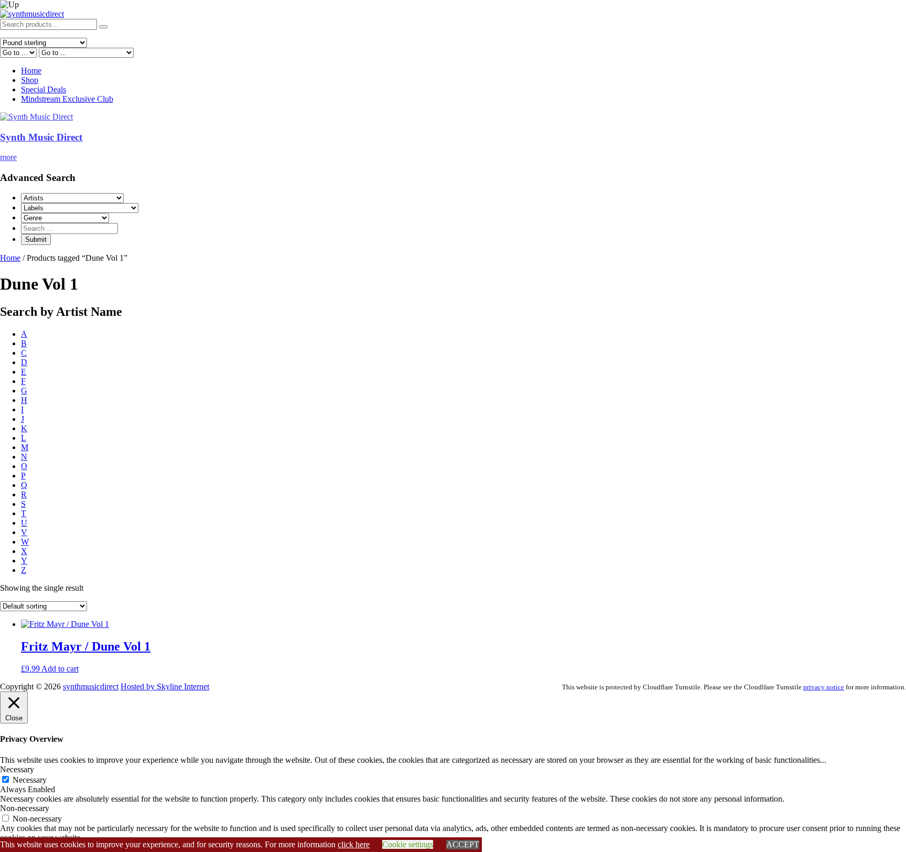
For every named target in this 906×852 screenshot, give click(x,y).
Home (31, 70)
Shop (29, 80)
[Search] (103, 26)
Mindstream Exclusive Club (67, 98)
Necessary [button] (17, 769)
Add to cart (60, 668)
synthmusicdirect (90, 686)
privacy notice (823, 687)
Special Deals (43, 89)
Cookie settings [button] (407, 844)
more (8, 157)
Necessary (30, 779)
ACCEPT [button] (462, 844)
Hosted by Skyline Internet (165, 686)
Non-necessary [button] (24, 808)
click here (354, 844)
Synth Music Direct (41, 137)
